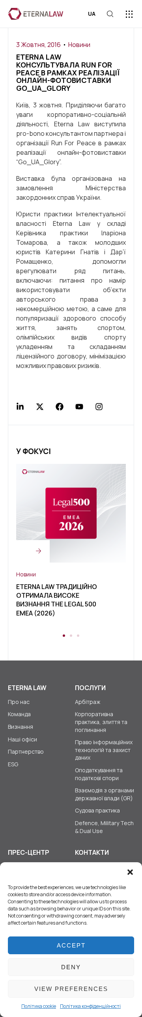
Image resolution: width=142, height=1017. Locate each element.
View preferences (71, 988)
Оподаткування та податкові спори (99, 774)
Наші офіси (22, 739)
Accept (71, 945)
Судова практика (97, 810)
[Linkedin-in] (20, 407)
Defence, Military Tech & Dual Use (104, 827)
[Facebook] (60, 407)
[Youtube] (79, 407)
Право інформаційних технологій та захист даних (104, 749)
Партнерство (26, 751)
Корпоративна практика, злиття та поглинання (101, 721)
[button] (130, 872)
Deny (71, 967)
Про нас (19, 702)
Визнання (20, 726)
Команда (19, 714)
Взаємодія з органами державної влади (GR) (104, 794)
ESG (13, 764)
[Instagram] (99, 407)
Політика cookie (38, 1006)
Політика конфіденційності (90, 1006)
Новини (79, 44)
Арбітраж (87, 702)
